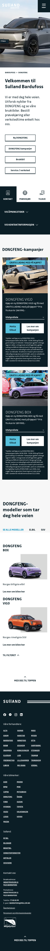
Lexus (5, 816)
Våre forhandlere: (12, 724)
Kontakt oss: (9, 873)
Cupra (6, 792)
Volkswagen (22, 812)
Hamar (20, 730)
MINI (19, 787)
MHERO (20, 782)
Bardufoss (10, 72)
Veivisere (7, 863)
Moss (33, 730)
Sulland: (7, 831)
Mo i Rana (21, 765)
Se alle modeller (13, 529)
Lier (19, 755)
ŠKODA (19, 797)
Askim (5, 735)
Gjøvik (6, 765)
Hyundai (7, 806)
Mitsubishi (21, 792)
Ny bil (5, 838)
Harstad (21, 735)
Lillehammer (23, 760)
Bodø (5, 745)
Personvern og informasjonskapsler (17, 913)
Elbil (32, 529)
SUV (43, 529)
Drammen (7, 750)
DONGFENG (7, 797)
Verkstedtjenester (11, 853)
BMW (5, 787)
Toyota (20, 806)
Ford (5, 802)
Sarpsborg (36, 745)
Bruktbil (7, 848)
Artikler (7, 858)
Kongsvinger (23, 750)
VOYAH (19, 816)
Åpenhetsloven (9, 908)
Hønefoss (21, 740)
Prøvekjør (25, 199)
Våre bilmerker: (11, 775)
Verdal (34, 765)
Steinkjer (35, 750)
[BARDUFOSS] (10, 5)
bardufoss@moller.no (19, 903)
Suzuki (20, 802)
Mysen (34, 735)
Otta (33, 740)
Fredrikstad (8, 760)
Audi (5, 782)
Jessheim (21, 745)
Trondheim (36, 760)
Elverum (7, 755)
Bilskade (7, 843)
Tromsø (34, 755)
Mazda (6, 821)
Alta (5, 730)
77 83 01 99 (14, 900)
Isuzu (5, 812)
